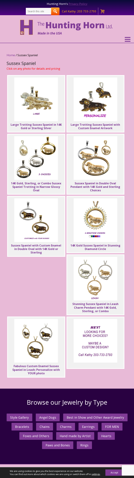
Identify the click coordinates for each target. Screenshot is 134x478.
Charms (66, 427)
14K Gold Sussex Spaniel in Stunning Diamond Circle (95, 247)
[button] (67, 39)
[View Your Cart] (102, 11)
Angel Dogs (47, 417)
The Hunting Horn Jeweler (67, 27)
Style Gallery (19, 417)
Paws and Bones (58, 445)
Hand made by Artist (75, 436)
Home (11, 55)
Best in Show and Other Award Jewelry (95, 417)
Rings (84, 445)
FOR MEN (112, 427)
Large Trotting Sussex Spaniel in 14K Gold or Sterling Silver (36, 126)
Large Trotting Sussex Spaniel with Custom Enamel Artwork (95, 126)
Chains (45, 427)
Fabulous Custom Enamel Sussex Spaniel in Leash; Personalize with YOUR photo (36, 369)
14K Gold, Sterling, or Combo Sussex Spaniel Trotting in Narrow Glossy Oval (36, 186)
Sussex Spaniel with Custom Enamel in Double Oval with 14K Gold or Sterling (36, 249)
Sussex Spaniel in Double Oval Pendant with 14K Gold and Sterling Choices (95, 186)
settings (96, 474)
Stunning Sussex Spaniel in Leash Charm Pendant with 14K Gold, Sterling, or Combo (95, 307)
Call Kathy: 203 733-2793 (79, 11)
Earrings (88, 427)
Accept (114, 472)
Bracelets (22, 427)
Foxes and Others (36, 436)
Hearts (106, 436)
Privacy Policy (78, 4)
